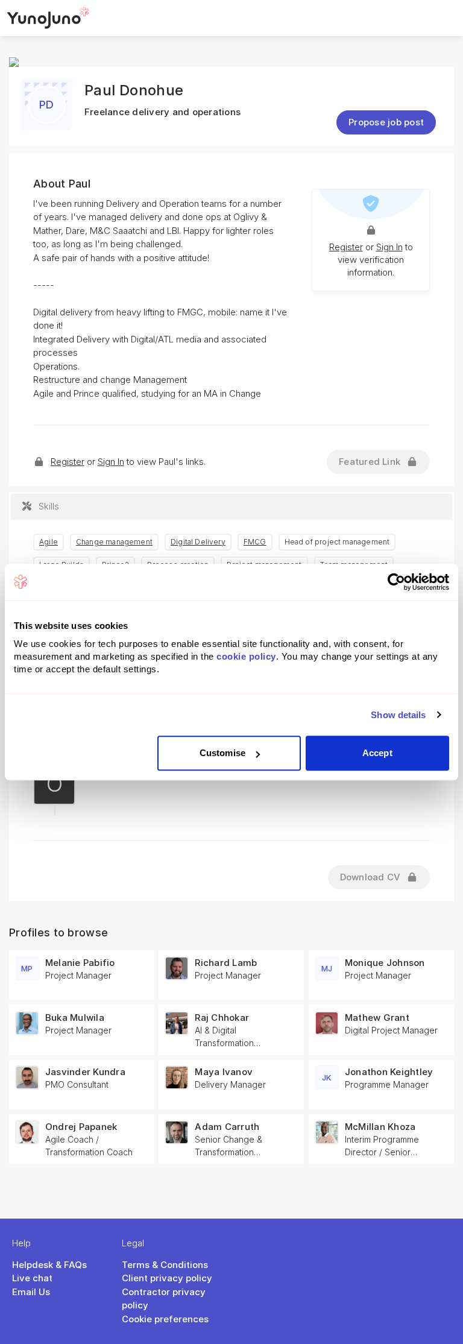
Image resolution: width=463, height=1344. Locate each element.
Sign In (389, 247)
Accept (377, 753)
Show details (398, 715)
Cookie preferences (165, 1319)
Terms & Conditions (165, 1264)
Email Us (31, 1292)
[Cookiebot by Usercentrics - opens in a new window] (396, 582)
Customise (222, 753)
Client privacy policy (167, 1278)
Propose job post (386, 122)
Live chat (32, 1278)
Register (346, 247)
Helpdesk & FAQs (49, 1264)
